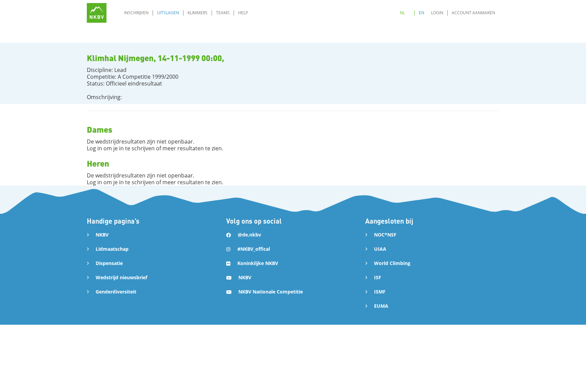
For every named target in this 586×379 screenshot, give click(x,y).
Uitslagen (168, 13)
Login (437, 13)
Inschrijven (136, 13)
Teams (223, 13)
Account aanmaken (473, 13)
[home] (96, 13)
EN (421, 13)
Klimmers (198, 13)
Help (243, 13)
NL (402, 13)
